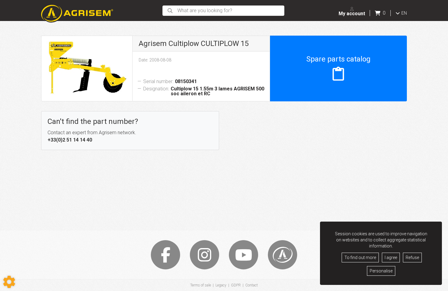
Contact (251, 285)
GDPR (236, 285)
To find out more (360, 257)
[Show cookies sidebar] (9, 282)
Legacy (220, 285)
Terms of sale (200, 285)
